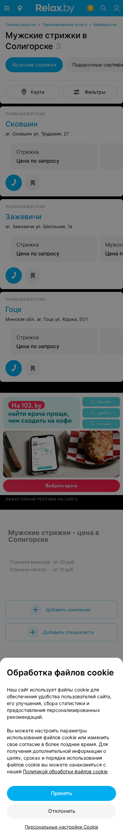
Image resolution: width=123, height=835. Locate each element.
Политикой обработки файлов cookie (65, 771)
